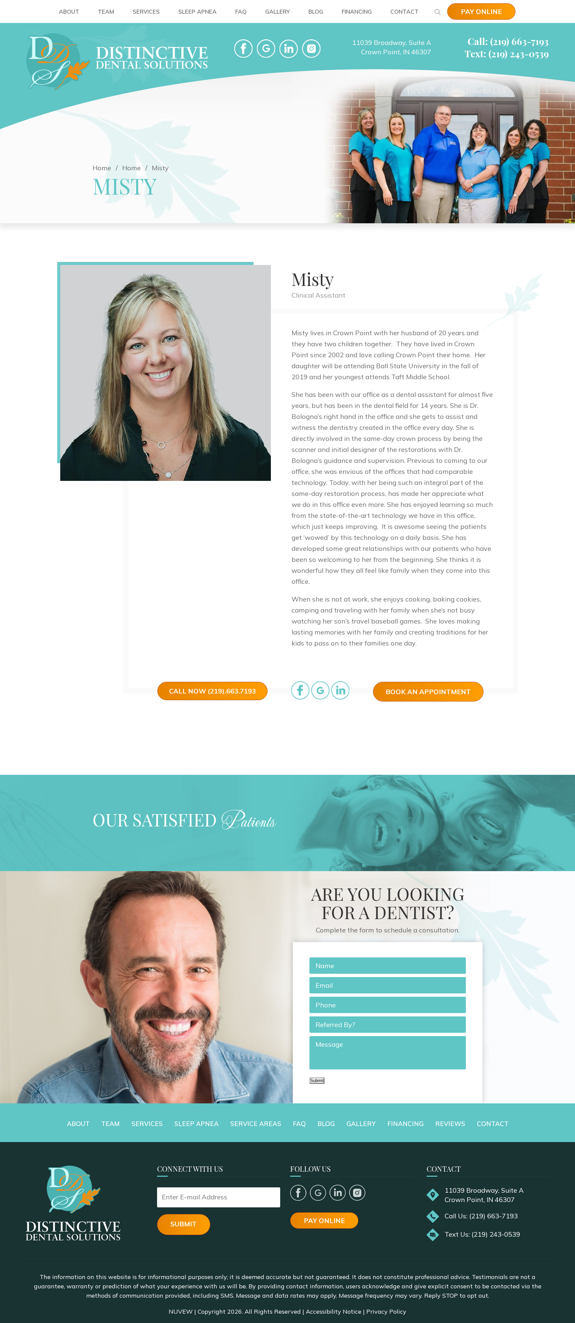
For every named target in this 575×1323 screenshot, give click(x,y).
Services (146, 11)
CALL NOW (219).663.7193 (212, 691)
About (69, 11)
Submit (317, 1080)
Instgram (311, 48)
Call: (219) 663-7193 (508, 41)
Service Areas (255, 1124)
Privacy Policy (386, 1311)
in (340, 690)
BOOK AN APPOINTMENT (428, 691)
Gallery (277, 11)
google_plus (320, 690)
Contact (404, 11)
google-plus (266, 48)
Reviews (450, 1124)
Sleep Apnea (197, 11)
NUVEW (181, 1311)
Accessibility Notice (333, 1311)
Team (106, 11)
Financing (357, 11)
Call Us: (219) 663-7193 (481, 1216)
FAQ (241, 11)
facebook (243, 48)
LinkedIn (289, 48)
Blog (315, 11)
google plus (318, 1193)
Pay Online (481, 11)
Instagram (357, 1193)
